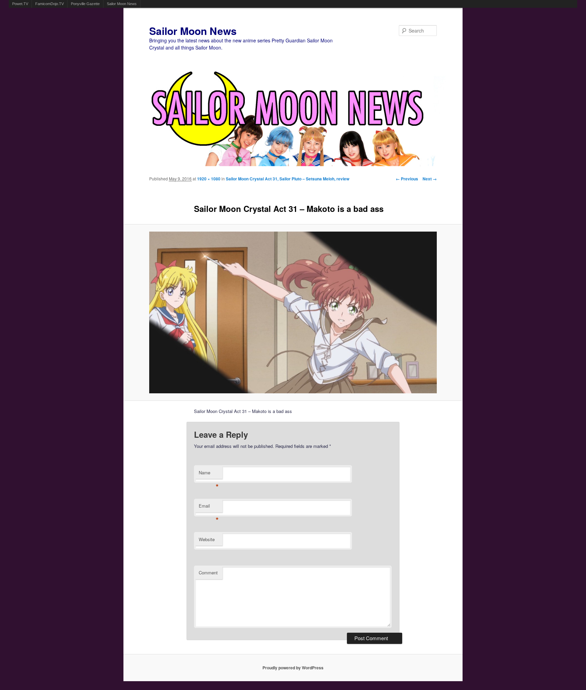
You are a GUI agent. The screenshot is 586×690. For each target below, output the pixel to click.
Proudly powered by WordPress (293, 668)
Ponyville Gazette (85, 4)
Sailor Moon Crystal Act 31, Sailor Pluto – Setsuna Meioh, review (287, 179)
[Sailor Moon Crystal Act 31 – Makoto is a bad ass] (293, 312)
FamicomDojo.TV (49, 4)
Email (209, 507)
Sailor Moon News (122, 4)
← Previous (407, 179)
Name (209, 474)
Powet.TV (20, 4)
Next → (430, 179)
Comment (208, 572)
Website (207, 539)
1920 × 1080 (208, 179)
